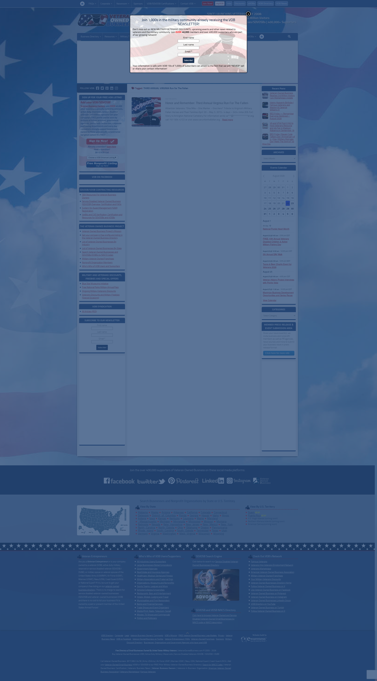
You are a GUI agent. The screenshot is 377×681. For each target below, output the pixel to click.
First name (188, 37)
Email (188, 51)
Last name (188, 44)
